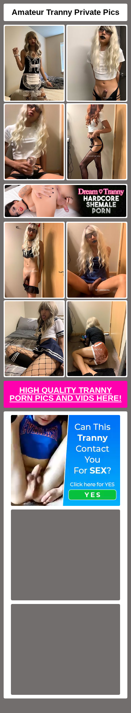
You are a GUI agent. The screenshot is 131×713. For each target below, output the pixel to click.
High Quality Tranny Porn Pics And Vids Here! (65, 394)
